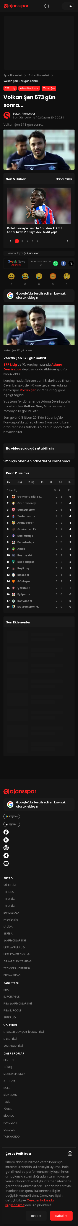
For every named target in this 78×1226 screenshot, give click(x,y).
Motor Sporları (14, 1074)
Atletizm (9, 1081)
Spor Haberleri (12, 75)
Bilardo (8, 1116)
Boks (6, 1088)
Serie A (8, 933)
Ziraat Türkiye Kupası (17, 961)
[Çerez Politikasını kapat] (70, 1153)
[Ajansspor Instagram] (6, 847)
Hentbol (9, 1060)
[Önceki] (10, 241)
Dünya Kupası (12, 975)
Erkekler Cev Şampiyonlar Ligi (23, 1032)
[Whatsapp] (55, 263)
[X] (71, 263)
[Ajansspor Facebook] (6, 832)
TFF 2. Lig (9, 899)
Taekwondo (11, 1136)
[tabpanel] (39, 549)
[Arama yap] (46, 6)
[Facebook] (63, 263)
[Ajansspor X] (6, 840)
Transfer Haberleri (16, 968)
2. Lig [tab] (31, 482)
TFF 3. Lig (9, 906)
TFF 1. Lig (10, 88)
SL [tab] (8, 482)
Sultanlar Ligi (13, 1046)
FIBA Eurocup (12, 1010)
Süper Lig (9, 885)
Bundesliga (11, 913)
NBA (6, 989)
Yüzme (7, 1109)
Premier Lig (10, 919)
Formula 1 (10, 1122)
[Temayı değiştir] (68, 6)
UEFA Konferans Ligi (16, 954)
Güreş (7, 1067)
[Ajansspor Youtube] (6, 863)
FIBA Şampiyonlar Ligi (17, 1003)
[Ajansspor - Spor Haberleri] (15, 6)
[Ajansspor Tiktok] (6, 855)
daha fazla (64, 179)
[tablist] (39, 482)
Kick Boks (10, 1095)
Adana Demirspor (29, 88)
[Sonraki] (67, 241)
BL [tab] (69, 482)
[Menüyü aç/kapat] (55, 6)
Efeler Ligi (10, 1039)
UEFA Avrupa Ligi (14, 947)
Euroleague (11, 996)
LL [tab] (51, 482)
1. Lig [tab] (19, 482)
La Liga (8, 926)
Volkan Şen (49, 88)
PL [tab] (42, 482)
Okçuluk (9, 1129)
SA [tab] (60, 482)
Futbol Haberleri (39, 75)
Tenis (6, 1102)
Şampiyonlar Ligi (14, 940)
